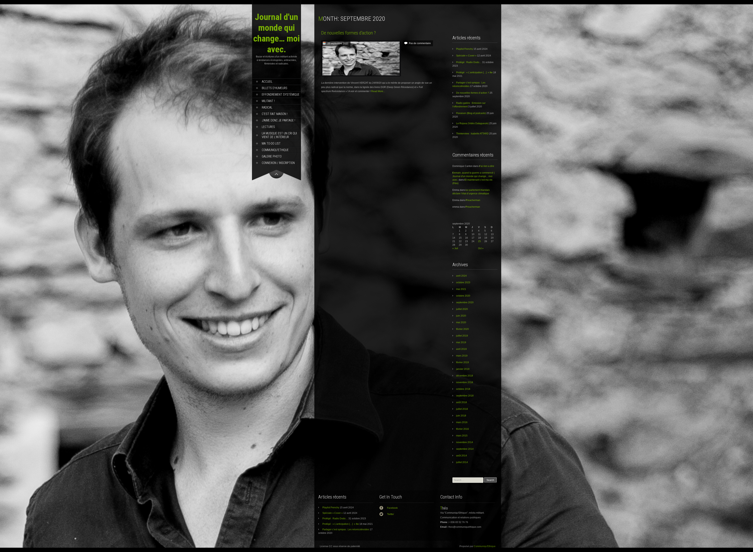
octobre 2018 (463, 389)
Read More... (378, 91)
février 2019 (462, 362)
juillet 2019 (462, 335)
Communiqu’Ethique (275, 150)
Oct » (481, 248)
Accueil (267, 81)
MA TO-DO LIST (271, 143)
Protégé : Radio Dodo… (469, 62)
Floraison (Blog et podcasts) (471, 113)
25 (479, 241)
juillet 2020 (462, 309)
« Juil (455, 248)
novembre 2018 (464, 382)
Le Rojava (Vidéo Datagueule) (472, 123)
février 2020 (462, 329)
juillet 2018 (462, 409)
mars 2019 (461, 355)
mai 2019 (461, 342)
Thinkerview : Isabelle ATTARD (472, 133)
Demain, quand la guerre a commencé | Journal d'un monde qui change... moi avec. (473, 176)
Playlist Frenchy (464, 49)
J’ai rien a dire (486, 166)
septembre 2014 (465, 449)
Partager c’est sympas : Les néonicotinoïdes (345, 529)
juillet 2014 (462, 462)
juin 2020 (461, 315)
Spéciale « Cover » (466, 55)
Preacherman (473, 200)
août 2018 (461, 402)
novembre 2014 (464, 442)
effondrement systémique (280, 94)
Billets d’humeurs (274, 88)
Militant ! (268, 101)
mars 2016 (461, 422)
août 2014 (461, 455)
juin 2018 (461, 415)
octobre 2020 (463, 295)
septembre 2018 (465, 395)
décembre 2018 (464, 375)
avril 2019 (461, 349)
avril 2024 (461, 275)
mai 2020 (461, 322)
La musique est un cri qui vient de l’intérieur (279, 135)
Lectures (268, 127)
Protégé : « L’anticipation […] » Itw (474, 72)
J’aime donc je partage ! (278, 120)
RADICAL (267, 107)
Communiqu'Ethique (485, 546)
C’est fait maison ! (274, 114)
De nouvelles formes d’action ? (348, 33)
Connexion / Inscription (278, 163)
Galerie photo (272, 156)
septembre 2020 (465, 302)
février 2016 (462, 429)
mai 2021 (461, 289)
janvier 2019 (462, 369)
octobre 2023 (463, 282)
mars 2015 (461, 435)
